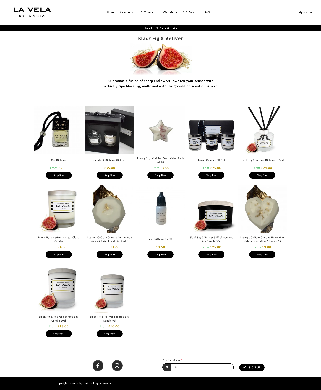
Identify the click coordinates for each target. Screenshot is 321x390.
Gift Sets (189, 12)
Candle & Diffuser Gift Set (109, 160)
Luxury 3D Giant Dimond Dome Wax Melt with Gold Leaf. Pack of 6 (109, 239)
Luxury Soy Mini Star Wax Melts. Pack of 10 (160, 160)
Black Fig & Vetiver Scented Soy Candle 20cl (59, 318)
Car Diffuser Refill (160, 239)
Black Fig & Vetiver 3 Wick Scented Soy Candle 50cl (211, 239)
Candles (125, 12)
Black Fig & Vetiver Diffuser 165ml (262, 160)
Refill (208, 12)
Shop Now (59, 175)
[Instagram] (117, 365)
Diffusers (147, 12)
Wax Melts (170, 12)
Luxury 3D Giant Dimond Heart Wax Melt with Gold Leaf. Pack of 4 (262, 239)
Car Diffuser (59, 160)
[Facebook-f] (98, 365)
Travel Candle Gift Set (211, 160)
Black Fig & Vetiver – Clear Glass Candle (58, 239)
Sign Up (254, 367)
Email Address (172, 360)
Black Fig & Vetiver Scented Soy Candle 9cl (109, 318)
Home (110, 12)
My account (306, 12)
